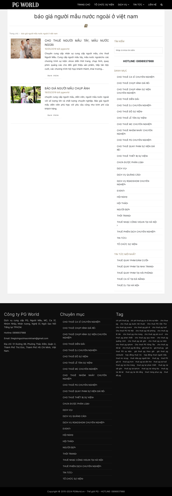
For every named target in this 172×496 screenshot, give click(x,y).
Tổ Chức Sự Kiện (104, 4)
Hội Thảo (122, 203)
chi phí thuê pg (122, 320)
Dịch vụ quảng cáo (128, 174)
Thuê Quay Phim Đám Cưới (132, 260)
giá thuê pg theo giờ (144, 351)
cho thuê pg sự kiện (157, 341)
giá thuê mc (147, 348)
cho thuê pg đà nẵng (131, 348)
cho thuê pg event (124, 327)
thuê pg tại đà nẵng (134, 372)
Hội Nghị (122, 197)
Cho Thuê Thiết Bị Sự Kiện (132, 156)
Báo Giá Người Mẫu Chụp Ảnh (67, 88)
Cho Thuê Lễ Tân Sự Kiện (131, 117)
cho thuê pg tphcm (124, 344)
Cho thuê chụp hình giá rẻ (133, 83)
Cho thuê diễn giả (127, 99)
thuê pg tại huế (160, 362)
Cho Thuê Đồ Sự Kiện (129, 111)
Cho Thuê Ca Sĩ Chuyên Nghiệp (135, 77)
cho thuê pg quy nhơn (145, 338)
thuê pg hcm (128, 362)
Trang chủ (83, 4)
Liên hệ (152, 4)
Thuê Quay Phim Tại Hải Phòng (134, 272)
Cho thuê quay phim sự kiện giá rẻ (136, 148)
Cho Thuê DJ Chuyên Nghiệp (133, 105)
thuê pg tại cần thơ (143, 362)
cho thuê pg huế (159, 327)
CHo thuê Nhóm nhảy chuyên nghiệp (134, 132)
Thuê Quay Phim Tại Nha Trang (135, 266)
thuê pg (155, 358)
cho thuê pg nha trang (133, 334)
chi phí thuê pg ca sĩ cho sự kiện (144, 320)
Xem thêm (53, 75)
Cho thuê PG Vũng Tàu (145, 344)
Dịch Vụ (123, 4)
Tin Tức (138, 4)
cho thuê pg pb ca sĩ (154, 334)
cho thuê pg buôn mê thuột (132, 324)
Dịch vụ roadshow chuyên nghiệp (133, 183)
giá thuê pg (159, 348)
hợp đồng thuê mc (133, 355)
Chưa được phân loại (130, 162)
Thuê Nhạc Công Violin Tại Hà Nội (137, 222)
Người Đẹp (123, 209)
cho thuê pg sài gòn (137, 341)
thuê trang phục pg (153, 372)
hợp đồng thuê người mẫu (155, 355)
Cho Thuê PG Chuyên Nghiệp (134, 140)
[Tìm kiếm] (162, 4)
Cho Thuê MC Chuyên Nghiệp (134, 124)
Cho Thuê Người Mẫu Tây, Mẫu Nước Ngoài (77, 43)
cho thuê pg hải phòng (145, 331)
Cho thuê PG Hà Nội (124, 331)
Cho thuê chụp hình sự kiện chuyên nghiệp (134, 91)
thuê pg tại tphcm (131, 368)
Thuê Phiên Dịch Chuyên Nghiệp (136, 231)
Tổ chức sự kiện (127, 244)
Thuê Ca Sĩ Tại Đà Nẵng (130, 279)
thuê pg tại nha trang (125, 365)
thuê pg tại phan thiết (146, 365)
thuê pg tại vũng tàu (150, 368)
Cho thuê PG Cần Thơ (157, 324)
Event (120, 190)
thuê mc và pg (122, 358)
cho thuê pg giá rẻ (142, 327)
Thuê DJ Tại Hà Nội (127, 285)
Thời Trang (123, 215)
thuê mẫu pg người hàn (140, 358)
